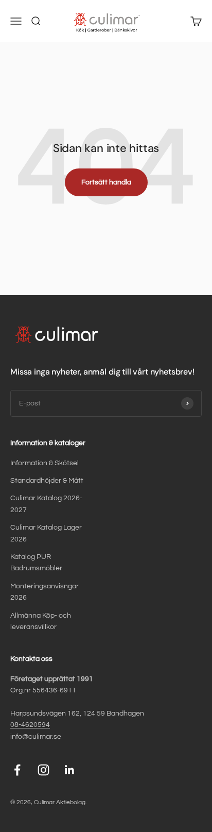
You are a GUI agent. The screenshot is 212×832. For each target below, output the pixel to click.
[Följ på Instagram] (43, 770)
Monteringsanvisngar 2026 (44, 592)
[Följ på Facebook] (17, 770)
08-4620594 (30, 724)
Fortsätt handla (106, 182)
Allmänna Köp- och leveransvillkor (40, 621)
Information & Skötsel (44, 463)
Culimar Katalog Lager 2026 (46, 533)
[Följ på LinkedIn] (70, 770)
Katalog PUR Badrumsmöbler (36, 562)
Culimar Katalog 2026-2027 (46, 504)
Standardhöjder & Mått (46, 480)
